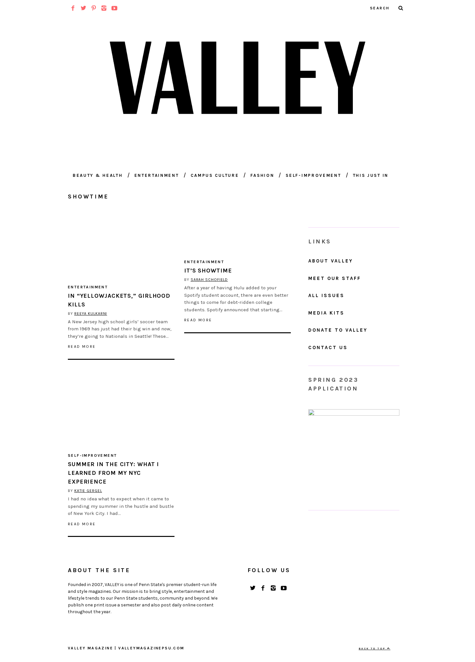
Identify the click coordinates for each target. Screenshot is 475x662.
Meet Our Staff (334, 278)
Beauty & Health (98, 175)
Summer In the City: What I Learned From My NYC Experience (113, 473)
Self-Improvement (313, 175)
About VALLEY (330, 261)
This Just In (370, 175)
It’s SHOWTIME (208, 270)
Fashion (262, 175)
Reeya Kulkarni (90, 313)
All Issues (326, 295)
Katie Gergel (88, 490)
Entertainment (156, 175)
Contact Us (328, 347)
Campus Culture (215, 175)
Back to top (373, 648)
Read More (82, 346)
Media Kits (326, 313)
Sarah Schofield (209, 279)
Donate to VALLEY (337, 330)
